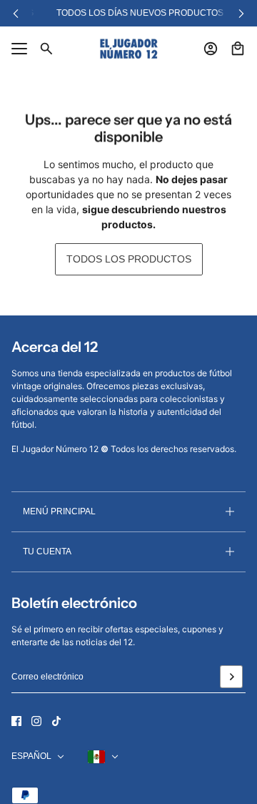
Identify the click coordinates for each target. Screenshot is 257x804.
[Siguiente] (241, 13)
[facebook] (16, 721)
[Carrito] (238, 49)
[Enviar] (231, 676)
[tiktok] (56, 721)
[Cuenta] (210, 49)
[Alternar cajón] (19, 48)
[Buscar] (46, 49)
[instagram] (36, 721)
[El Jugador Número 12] (128, 48)
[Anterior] (16, 13)
